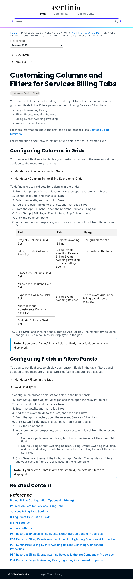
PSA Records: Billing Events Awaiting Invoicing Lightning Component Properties (63, 539)
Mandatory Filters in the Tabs (34, 379)
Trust (50, 574)
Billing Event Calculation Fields (30, 517)
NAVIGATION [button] (24, 62)
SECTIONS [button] (23, 54)
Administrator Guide (85, 32)
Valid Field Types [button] (26, 387)
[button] (12, 171)
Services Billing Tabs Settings (29, 511)
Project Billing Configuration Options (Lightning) (42, 500)
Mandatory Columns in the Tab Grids (39, 171)
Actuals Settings (21, 528)
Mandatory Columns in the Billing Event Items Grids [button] (48, 178)
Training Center (85, 13)
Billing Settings (20, 522)
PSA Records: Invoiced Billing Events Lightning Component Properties (56, 533)
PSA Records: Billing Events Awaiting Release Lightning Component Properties (62, 554)
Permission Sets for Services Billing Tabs (37, 506)
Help (43, 13)
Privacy (58, 574)
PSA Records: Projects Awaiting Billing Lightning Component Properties (57, 560)
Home (13, 32)
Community (60, 13)
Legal (43, 574)
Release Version (17, 40)
